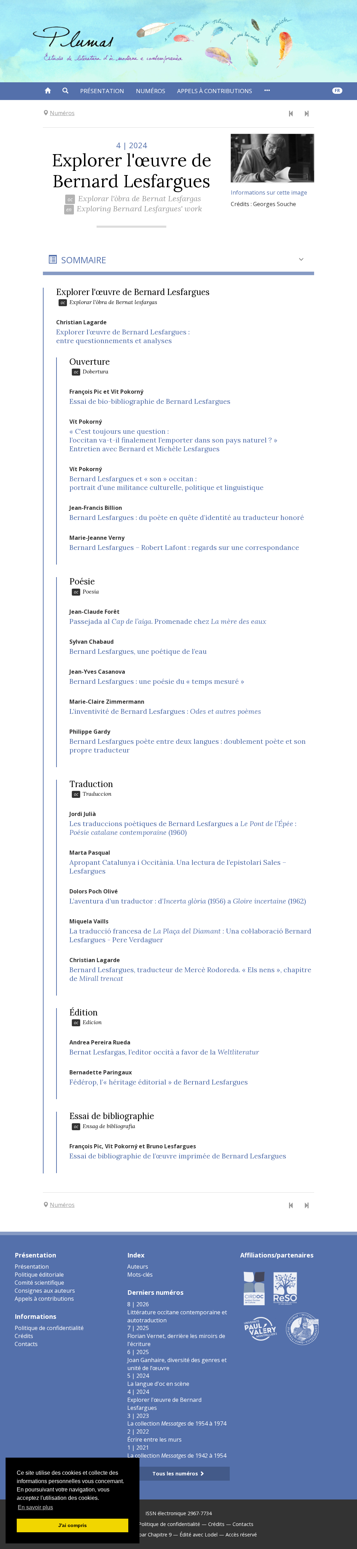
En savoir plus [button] (35, 1507)
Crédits (24, 1336)
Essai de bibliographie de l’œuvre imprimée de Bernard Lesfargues (177, 1155)
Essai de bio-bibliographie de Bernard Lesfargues (149, 401)
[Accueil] (47, 91)
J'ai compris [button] (72, 1525)
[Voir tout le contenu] (267, 91)
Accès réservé (241, 1534)
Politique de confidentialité (49, 1328)
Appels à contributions (214, 91)
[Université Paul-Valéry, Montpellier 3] (260, 1328)
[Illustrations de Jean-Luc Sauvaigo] (302, 1328)
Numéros (150, 91)
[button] (65, 91)
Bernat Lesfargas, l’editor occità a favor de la (164, 1052)
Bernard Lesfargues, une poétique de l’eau (138, 651)
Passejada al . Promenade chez (167, 621)
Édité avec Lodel (199, 1534)
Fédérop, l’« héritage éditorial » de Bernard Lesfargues (158, 1082)
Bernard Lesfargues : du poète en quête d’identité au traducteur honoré (186, 517)
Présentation (102, 91)
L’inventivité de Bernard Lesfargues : (165, 711)
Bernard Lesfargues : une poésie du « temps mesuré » (156, 681)
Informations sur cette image (269, 192)
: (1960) (182, 828)
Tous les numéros (175, 1473)
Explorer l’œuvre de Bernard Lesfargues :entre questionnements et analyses (123, 336)
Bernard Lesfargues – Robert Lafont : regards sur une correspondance (184, 547)
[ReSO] (285, 1288)
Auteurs (137, 1266)
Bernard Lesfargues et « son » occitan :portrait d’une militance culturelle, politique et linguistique (166, 483)
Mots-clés (140, 1274)
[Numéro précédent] (291, 114)
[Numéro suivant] (306, 114)
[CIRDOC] (254, 1288)
